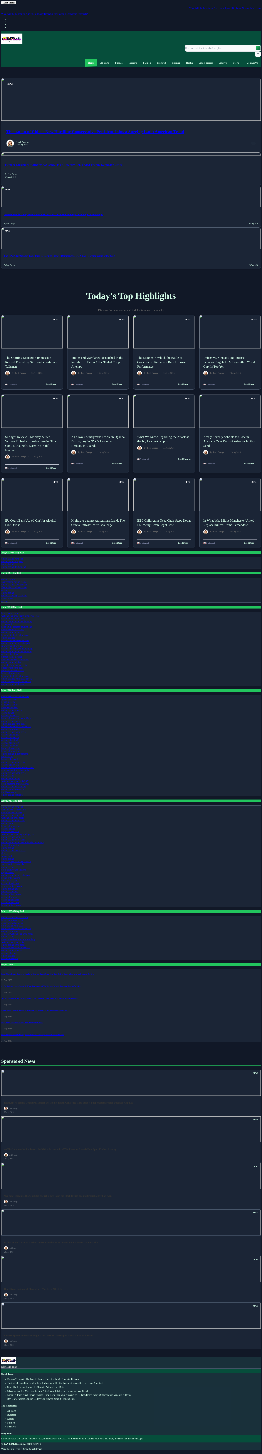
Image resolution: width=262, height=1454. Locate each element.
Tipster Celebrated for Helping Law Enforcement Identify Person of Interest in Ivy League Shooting (55, 1383)
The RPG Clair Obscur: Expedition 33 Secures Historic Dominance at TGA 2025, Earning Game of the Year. (59, 256)
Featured (11, 1426)
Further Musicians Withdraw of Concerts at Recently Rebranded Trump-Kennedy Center (63, 164)
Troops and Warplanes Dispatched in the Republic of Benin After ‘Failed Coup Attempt (97, 362)
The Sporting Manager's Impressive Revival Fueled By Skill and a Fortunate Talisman (31, 362)
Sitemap (38, 1449)
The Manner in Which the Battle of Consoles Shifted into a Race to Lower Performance (162, 362)
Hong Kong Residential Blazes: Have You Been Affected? (22, 1022)
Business (11, 1414)
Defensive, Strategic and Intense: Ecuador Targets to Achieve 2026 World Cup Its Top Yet (229, 362)
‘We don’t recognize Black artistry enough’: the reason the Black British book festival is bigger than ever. (40, 998)
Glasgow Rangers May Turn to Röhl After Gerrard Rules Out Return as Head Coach (47, 1391)
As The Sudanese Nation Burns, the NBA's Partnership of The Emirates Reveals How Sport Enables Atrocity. (41, 986)
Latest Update (8, 3)
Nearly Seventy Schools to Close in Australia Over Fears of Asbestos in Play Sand (229, 441)
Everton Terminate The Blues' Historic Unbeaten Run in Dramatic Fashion (43, 1379)
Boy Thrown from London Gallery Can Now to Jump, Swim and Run (41, 1399)
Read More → (52, 384)
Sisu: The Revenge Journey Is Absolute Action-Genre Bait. (35, 1387)
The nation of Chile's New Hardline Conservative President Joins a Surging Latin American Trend (95, 131)
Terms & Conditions (24, 1449)
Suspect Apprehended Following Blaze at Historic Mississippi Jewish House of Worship (32, 1035)
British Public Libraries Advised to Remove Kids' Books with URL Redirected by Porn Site (34, 1010)
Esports (10, 1418)
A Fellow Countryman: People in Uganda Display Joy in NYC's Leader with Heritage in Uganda (98, 441)
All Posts (11, 1411)
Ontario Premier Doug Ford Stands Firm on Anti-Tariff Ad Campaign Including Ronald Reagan (53, 214)
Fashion (11, 1422)
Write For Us (7, 1449)
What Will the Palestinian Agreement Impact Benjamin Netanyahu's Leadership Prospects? (215, 8)
